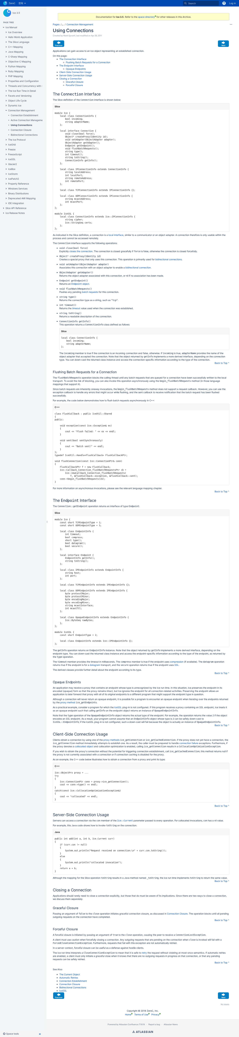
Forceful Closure (74, 85)
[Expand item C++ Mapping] (6, 47)
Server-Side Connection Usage (75, 75)
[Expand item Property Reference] (6, 183)
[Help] (224, 3)
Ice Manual (11, 27)
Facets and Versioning (20, 95)
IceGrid (12, 144)
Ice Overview (15, 32)
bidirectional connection (138, 267)
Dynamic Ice (14, 105)
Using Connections (21, 125)
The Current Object (69, 974)
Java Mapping (15, 51)
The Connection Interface (72, 59)
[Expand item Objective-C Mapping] (6, 61)
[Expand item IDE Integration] (6, 203)
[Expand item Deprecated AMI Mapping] (6, 198)
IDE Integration (16, 203)
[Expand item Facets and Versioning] (6, 95)
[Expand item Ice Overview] (6, 32)
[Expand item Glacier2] (6, 164)
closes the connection (81, 251)
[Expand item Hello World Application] (6, 37)
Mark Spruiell (69, 35)
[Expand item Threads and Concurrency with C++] (6, 86)
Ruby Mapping (16, 71)
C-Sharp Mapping (17, 56)
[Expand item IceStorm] (6, 174)
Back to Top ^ (222, 363)
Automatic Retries (68, 977)
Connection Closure (21, 130)
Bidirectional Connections (24, 134)
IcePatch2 (13, 178)
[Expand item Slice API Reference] (3, 208)
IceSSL (12, 159)
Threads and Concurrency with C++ (27, 86)
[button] (12, 1033)
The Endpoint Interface (71, 65)
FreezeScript (15, 154)
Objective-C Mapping (19, 61)
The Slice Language (18, 42)
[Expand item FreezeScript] (6, 154)
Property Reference (18, 183)
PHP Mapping (15, 76)
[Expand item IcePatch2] (6, 179)
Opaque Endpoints (76, 68)
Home (128, 1014)
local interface (115, 235)
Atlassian (142, 1032)
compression (176, 661)
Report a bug (154, 1024)
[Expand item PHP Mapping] (6, 76)
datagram (95, 665)
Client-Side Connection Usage (75, 72)
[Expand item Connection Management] (6, 110)
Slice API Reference (16, 208)
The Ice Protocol (17, 139)
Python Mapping (17, 66)
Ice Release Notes (15, 213)
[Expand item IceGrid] (6, 144)
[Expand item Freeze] (6, 149)
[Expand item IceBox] (6, 169)
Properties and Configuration (23, 81)
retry (144, 952)
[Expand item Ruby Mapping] (6, 71)
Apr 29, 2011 (96, 35)
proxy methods (111, 739)
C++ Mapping (15, 46)
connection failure (188, 743)
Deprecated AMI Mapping (22, 198)
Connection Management (21, 110)
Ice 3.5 (16, 12)
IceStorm (13, 173)
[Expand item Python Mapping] (6, 66)
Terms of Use (141, 1014)
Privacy (155, 1014)
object (80, 283)
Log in (232, 3)
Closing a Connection (70, 78)
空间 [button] (21, 3)
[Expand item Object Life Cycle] (6, 100)
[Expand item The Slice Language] (6, 42)
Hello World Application (20, 37)
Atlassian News (171, 1024)
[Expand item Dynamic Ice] (6, 105)
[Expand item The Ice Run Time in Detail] (6, 91)
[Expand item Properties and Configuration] (6, 81)
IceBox (11, 169)
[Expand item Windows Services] (6, 188)
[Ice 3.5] (7, 13)
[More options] (231, 24)
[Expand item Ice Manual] (3, 27)
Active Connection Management (28, 120)
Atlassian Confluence (128, 1024)
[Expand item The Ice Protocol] (6, 139)
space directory (146, 16)
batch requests (90, 292)
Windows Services (17, 188)
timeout (76, 308)
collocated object (84, 746)
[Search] (185, 3)
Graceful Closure (74, 81)
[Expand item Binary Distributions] (6, 193)
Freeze (11, 149)
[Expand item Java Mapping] (6, 51)
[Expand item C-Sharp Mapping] (6, 56)
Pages (56, 24)
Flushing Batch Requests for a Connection (88, 62)
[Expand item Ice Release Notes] (3, 213)
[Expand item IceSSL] (6, 159)
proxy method (67, 702)
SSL (176, 665)
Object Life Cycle (17, 100)
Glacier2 (12, 164)
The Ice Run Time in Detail (22, 90)
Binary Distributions (18, 193)
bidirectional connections (168, 259)
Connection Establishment (24, 115)
